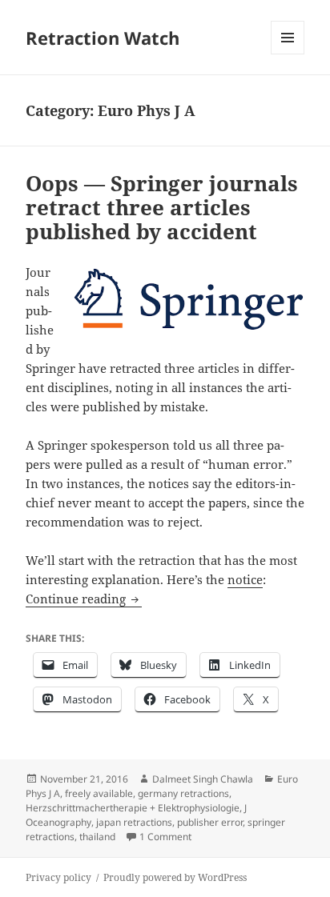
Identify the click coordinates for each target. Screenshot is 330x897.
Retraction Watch (102, 38)
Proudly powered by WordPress (175, 877)
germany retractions (183, 793)
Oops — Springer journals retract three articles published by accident (162, 207)
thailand (97, 836)
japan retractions (134, 822)
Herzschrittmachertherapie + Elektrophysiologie (132, 808)
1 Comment (165, 836)
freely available (99, 793)
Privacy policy (58, 877)
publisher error (210, 822)
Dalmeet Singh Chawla (202, 779)
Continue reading (84, 599)
